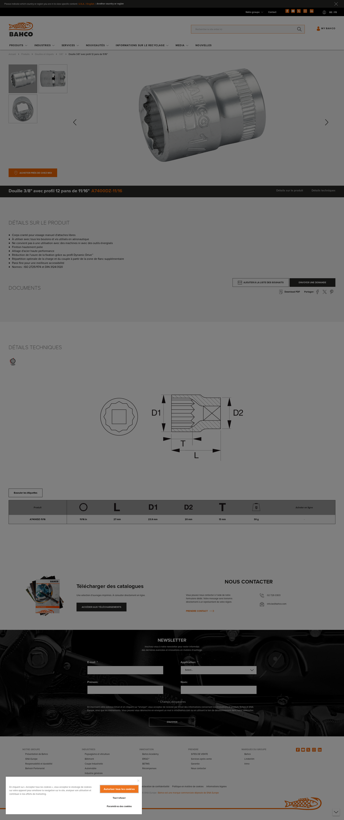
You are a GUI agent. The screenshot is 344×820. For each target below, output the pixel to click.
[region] (74, 795)
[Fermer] (138, 781)
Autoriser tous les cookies (119, 789)
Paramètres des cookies (119, 806)
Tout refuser (119, 798)
